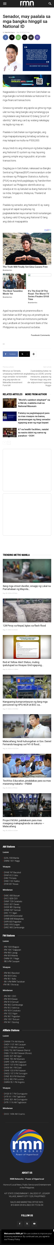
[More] (34, 354)
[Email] (24, 37)
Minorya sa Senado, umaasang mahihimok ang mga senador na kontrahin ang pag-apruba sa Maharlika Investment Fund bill (15, 378)
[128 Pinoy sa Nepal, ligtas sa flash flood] (27, 610)
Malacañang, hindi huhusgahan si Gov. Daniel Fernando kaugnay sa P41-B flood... (27, 743)
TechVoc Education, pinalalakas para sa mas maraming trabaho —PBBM (27, 782)
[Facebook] (5, 37)
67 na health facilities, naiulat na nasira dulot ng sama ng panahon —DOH (33, 432)
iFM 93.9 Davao (11, 999)
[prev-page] (4, 443)
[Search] (50, 3)
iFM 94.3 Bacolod (11, 973)
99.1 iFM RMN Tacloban (14, 981)
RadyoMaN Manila (10, 32)
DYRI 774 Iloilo (10, 878)
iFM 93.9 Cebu (10, 975)
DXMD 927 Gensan (12, 910)
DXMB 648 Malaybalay (14, 918)
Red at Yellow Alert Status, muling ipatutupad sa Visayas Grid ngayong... (23, 664)
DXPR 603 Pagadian (12, 921)
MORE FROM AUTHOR (36, 394)
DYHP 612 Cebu (11, 875)
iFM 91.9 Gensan (11, 1002)
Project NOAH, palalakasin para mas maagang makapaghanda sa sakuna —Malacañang (23, 823)
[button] (4, 3)
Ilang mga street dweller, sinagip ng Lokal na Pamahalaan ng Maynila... (27, 588)
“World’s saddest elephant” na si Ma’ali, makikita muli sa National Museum (34, 403)
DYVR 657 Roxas (11, 884)
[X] (12, 37)
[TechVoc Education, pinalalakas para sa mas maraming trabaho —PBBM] (27, 766)
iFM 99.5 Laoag (10, 952)
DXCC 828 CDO (11, 898)
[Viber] (37, 37)
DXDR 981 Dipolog (12, 907)
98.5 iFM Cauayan (12, 961)
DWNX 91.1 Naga (11, 958)
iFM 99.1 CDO (10, 996)
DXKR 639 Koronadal (13, 916)
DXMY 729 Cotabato (13, 901)
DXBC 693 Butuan (12, 895)
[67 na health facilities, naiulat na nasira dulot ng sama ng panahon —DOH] (10, 432)
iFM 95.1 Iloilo (10, 978)
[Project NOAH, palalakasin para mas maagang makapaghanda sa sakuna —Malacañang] (27, 805)
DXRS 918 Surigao (12, 924)
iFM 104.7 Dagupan (12, 949)
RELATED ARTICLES (12, 394)
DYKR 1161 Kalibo (12, 881)
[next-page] (9, 443)
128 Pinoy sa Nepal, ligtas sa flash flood (24, 625)
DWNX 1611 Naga (12, 861)
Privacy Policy (14, 1239)
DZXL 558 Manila (11, 858)
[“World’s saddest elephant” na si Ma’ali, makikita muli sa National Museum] (10, 403)
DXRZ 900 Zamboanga (14, 927)
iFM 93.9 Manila (11, 955)
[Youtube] (34, 1224)
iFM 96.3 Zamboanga (13, 1004)
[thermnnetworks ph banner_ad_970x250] (27, 81)
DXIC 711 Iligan (10, 913)
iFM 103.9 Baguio (11, 947)
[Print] (31, 37)
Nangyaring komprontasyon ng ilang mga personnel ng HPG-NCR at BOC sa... (25, 703)
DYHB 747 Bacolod (12, 872)
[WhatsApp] (18, 37)
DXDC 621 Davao (11, 904)
